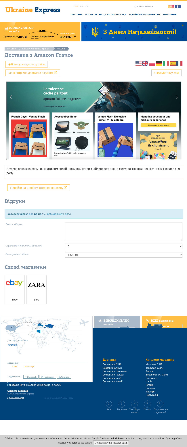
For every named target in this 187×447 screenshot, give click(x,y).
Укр (76, 6)
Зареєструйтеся (17, 213)
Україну (12, 344)
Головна (76, 14)
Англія (149, 371)
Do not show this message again (111, 442)
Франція (150, 391)
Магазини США (154, 364)
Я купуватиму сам (166, 73)
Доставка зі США (112, 364)
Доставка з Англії (112, 368)
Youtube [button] (65, 376)
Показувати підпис (17, 254)
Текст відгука (13, 224)
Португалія (152, 395)
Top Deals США (154, 368)
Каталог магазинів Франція (36, 48)
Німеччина (151, 378)
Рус (81, 6)
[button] (178, 6)
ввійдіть (39, 213)
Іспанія (149, 385)
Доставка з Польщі (113, 374)
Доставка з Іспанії (113, 381)
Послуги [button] (91, 14)
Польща (29, 366)
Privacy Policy (66, 398)
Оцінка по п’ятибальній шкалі (23, 245)
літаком (35, 36)
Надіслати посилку (112, 14)
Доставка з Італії (112, 378)
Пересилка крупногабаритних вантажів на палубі (34, 385)
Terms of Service (51, 398)
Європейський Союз (157, 374)
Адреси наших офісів (15, 398)
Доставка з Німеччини (115, 371)
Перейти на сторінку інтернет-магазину (37, 188)
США (15, 366)
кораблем (47, 36)
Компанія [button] (169, 14)
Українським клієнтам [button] (145, 14)
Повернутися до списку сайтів (27, 64)
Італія (149, 381)
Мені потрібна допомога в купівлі (31, 73)
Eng (87, 6)
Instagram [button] (48, 376)
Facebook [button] (32, 376)
